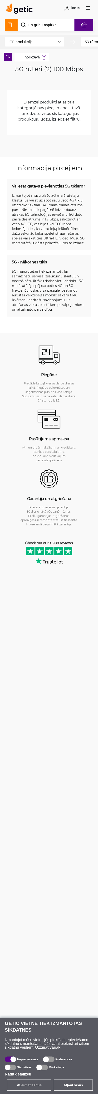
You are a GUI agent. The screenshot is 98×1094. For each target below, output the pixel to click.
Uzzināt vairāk (47, 1047)
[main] (21, 9)
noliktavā (32, 57)
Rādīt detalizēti (18, 1074)
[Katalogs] (11, 25)
